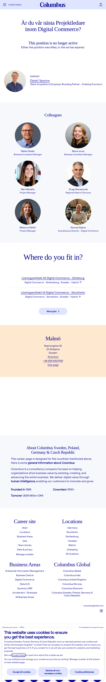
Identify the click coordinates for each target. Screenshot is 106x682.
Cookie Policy (18, 655)
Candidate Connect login (91, 627)
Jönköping (72, 549)
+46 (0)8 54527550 (53, 360)
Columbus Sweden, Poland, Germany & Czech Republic (72, 594)
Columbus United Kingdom (72, 579)
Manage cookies (24, 554)
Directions (53, 356)
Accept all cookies (21, 672)
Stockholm (72, 532)
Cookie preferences (84, 672)
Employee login (10, 627)
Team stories (24, 545)
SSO (22, 627)
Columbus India (72, 575)
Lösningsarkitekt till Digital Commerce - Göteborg (53, 278)
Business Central (24, 575)
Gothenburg (72, 536)
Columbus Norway (72, 583)
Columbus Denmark (72, 588)
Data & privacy (24, 549)
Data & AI (25, 583)
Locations (25, 532)
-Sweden (72, 540)
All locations (72, 553)
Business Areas (25, 536)
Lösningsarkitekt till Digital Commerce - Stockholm (53, 292)
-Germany (72, 527)
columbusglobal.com (93, 605)
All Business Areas (25, 597)
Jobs (24, 540)
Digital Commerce (24, 579)
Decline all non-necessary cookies (53, 672)
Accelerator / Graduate (24, 592)
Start (24, 527)
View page (53, 364)
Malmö (72, 545)
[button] (100, 4)
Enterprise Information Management (24, 570)
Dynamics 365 (24, 588)
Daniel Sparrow (40, 80)
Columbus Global (72, 570)
